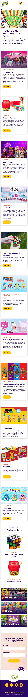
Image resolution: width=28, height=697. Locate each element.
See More (7, 397)
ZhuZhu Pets (7, 208)
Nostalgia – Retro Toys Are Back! (15, 9)
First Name (5, 645)
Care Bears (7, 508)
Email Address (6, 652)
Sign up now (14, 660)
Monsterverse (8, 72)
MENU (24, 4)
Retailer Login (21, 692)
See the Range (7, 308)
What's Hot (5, 9)
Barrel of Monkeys (9, 118)
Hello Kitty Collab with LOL (13, 340)
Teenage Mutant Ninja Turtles (14, 384)
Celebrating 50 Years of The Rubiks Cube (13, 254)
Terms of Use (7, 692)
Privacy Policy (14, 692)
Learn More (6, 86)
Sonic (5, 298)
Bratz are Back (8, 162)
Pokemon (6, 466)
